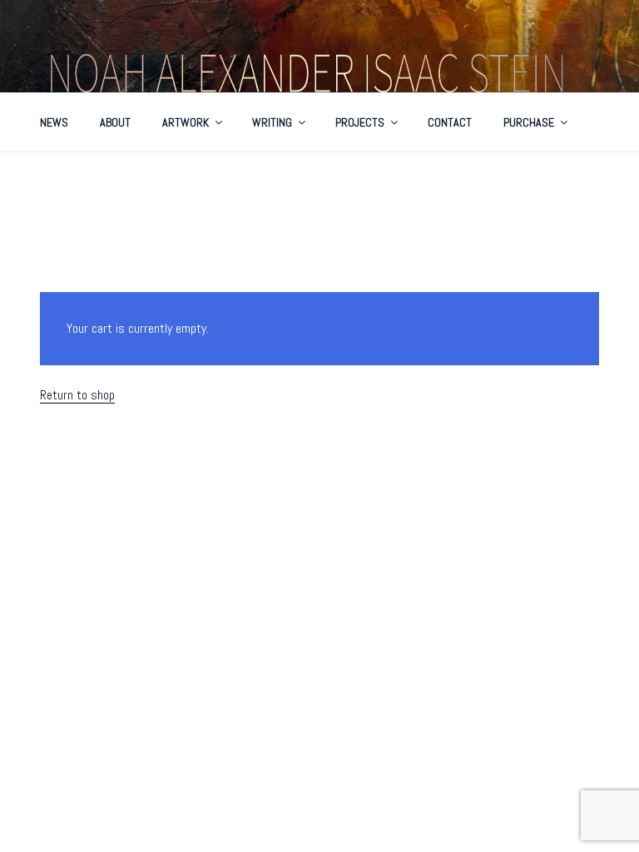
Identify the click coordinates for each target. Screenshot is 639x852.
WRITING (272, 122)
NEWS (54, 122)
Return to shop (77, 395)
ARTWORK (185, 122)
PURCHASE (528, 122)
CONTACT (450, 122)
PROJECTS (359, 122)
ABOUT (115, 122)
